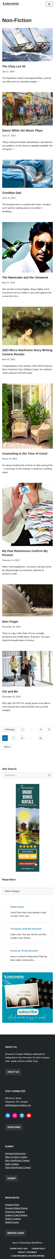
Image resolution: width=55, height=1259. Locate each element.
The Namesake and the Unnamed (25, 277)
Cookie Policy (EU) (19, 1249)
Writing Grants (12, 1222)
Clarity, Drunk (17, 907)
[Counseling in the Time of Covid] (27, 416)
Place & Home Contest (16, 1157)
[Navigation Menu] (49, 4)
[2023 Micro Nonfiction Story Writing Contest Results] (27, 326)
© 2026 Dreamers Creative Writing (27, 1256)
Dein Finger (10, 621)
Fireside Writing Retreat (16, 1208)
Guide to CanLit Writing (16, 1215)
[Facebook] (7, 1115)
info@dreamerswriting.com (18, 1105)
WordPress (37, 1242)
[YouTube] (29, 1115)
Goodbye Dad (11, 192)
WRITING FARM (15, 1233)
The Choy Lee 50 (13, 66)
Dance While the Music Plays (22, 130)
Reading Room (12, 1204)
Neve (15, 1242)
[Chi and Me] (27, 669)
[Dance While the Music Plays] (27, 108)
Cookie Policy (38, 1249)
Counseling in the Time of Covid (24, 453)
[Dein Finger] (27, 600)
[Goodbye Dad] (27, 174)
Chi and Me (10, 691)
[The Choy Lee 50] (27, 44)
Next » (7, 746)
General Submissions (15, 1153)
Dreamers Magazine (15, 1211)
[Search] (49, 775)
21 (40, 738)
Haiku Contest (12, 1164)
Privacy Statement (27, 1252)
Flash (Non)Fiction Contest (18, 1167)
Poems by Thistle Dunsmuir (24, 951)
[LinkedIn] (21, 1115)
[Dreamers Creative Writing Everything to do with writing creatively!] (11, 4)
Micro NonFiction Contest (17, 1160)
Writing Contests (13, 1218)
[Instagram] (14, 1115)
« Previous (9, 729)
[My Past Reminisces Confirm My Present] (27, 514)
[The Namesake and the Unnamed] (27, 247)
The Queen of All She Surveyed (26, 929)
